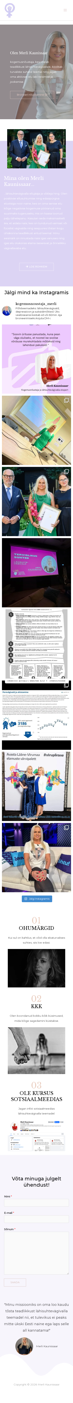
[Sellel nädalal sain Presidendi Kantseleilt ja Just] (36, 501)
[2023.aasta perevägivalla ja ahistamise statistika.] (36, 715)
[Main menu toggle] (65, 10)
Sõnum (9, 1229)
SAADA (15, 1282)
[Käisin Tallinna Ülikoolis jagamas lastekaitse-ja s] (36, 430)
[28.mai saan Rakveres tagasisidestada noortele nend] (36, 359)
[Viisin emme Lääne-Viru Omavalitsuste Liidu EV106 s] (36, 786)
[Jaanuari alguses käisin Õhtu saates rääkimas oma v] (36, 857)
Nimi (8, 1196)
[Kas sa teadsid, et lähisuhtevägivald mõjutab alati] (36, 572)
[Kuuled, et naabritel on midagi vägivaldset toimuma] (36, 644)
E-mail (9, 1212)
